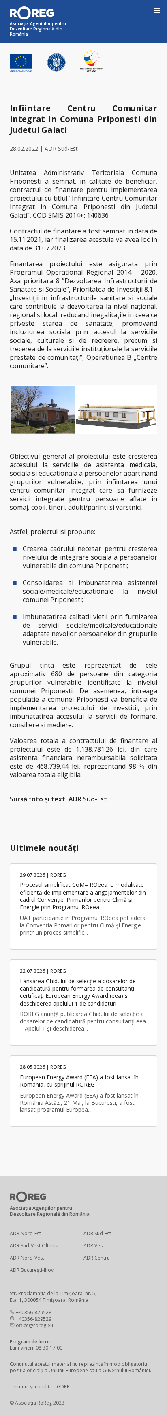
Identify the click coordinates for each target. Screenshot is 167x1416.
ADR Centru (97, 1257)
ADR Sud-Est (97, 1233)
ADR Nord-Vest (27, 1257)
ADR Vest (94, 1245)
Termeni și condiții (31, 1386)
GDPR (63, 1386)
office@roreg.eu (34, 1325)
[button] (156, 10)
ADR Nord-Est (25, 1233)
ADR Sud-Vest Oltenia (34, 1245)
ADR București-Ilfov (32, 1269)
